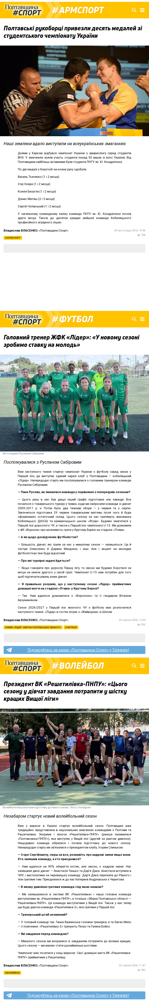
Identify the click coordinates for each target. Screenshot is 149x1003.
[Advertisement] (74, 281)
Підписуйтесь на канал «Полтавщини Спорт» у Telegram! (78, 650)
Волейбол (81, 666)
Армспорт (81, 10)
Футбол (76, 319)
